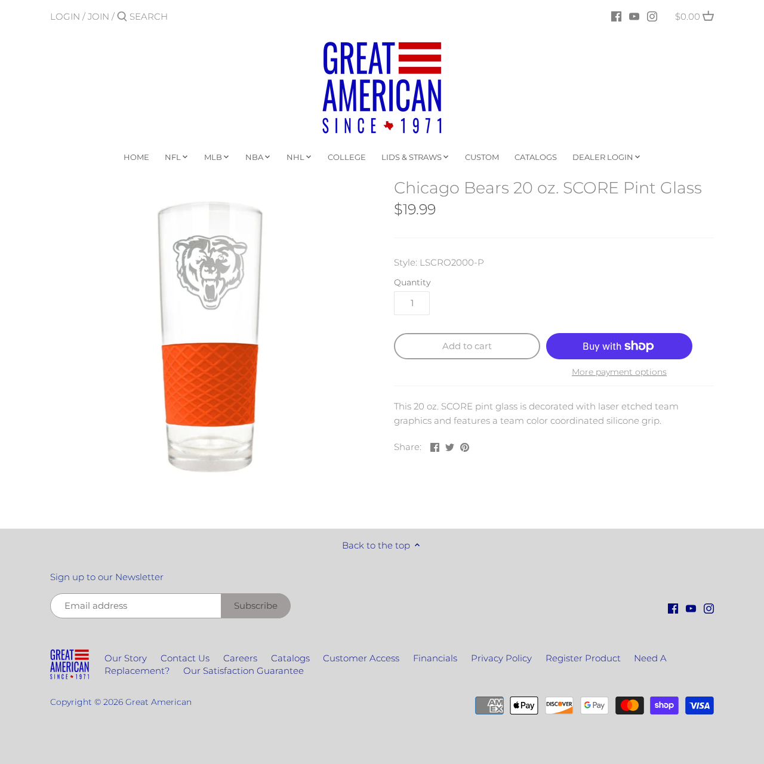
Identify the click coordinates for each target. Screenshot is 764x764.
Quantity (412, 282)
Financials (435, 658)
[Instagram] (652, 16)
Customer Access (361, 658)
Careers (240, 658)
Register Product (583, 658)
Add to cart (467, 346)
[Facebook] (616, 16)
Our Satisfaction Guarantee (243, 670)
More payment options (619, 372)
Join (98, 16)
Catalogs (290, 658)
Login (65, 16)
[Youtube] (634, 16)
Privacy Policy (501, 658)
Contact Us (185, 658)
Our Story (125, 658)
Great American (158, 702)
